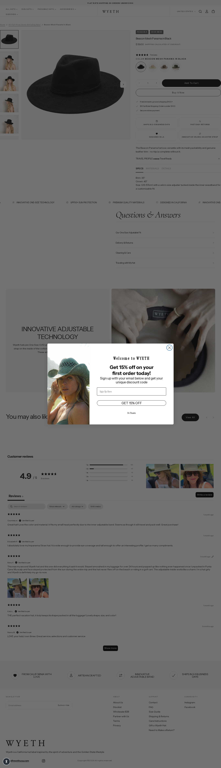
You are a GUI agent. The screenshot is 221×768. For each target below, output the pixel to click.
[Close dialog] (169, 348)
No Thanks (131, 413)
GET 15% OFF (132, 403)
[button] (6, 761)
